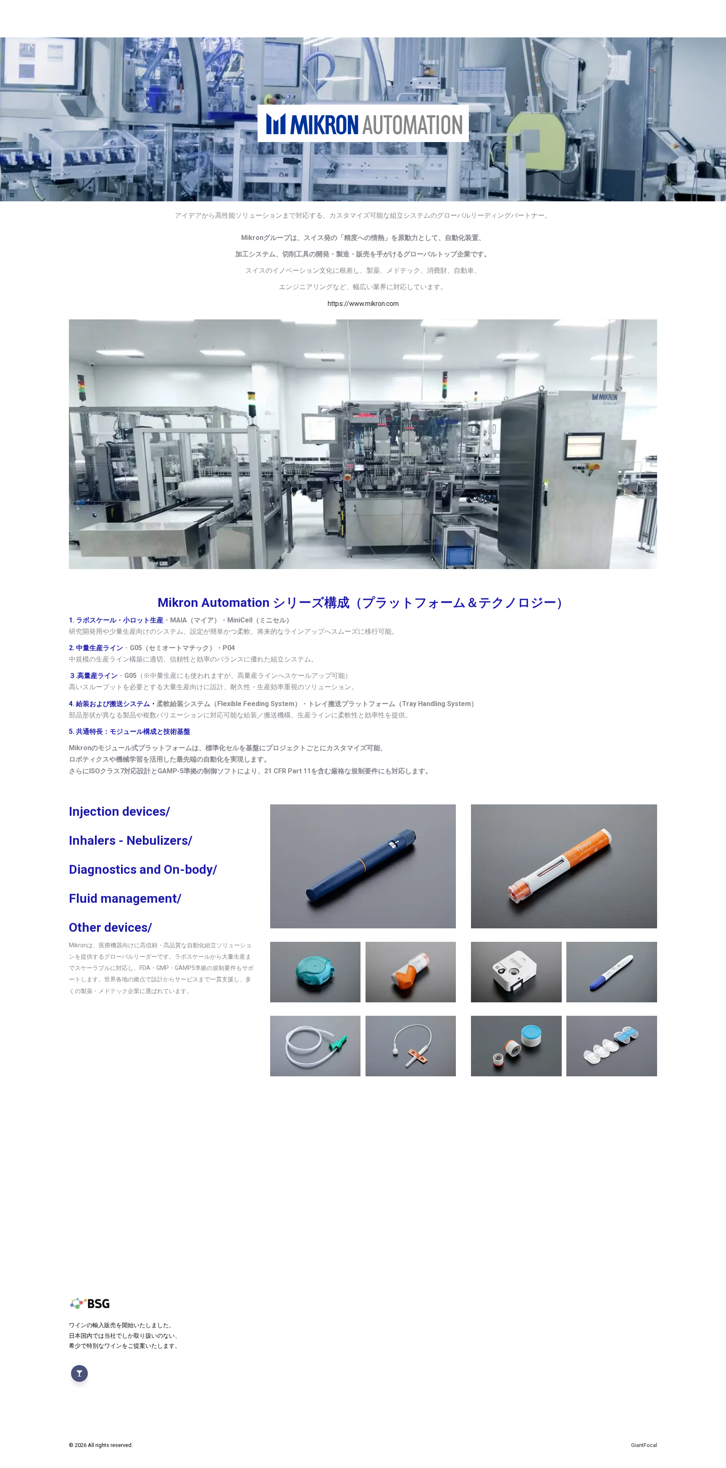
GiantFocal (644, 1445)
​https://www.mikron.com (363, 304)
